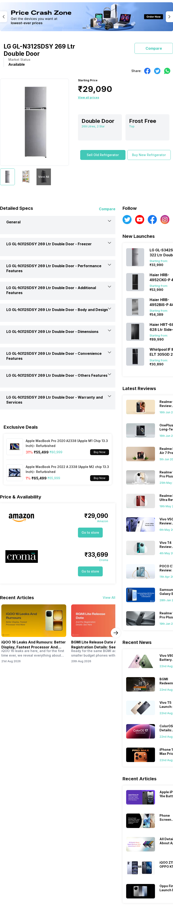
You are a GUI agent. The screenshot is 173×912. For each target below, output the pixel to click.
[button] (102, 155)
